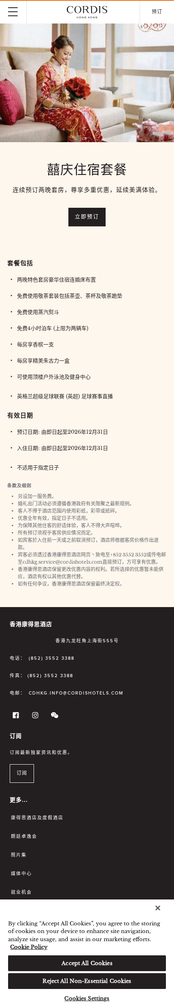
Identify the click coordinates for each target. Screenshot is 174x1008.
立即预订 (87, 217)
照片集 (19, 855)
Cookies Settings (86, 998)
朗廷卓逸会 (24, 836)
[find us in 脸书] (14, 717)
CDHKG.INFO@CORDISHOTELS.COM (76, 693)
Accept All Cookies (87, 963)
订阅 (22, 773)
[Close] (157, 908)
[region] (87, 953)
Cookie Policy (28, 947)
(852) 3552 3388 (51, 658)
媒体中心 (21, 874)
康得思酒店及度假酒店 (37, 818)
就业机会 (21, 892)
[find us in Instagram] (34, 717)
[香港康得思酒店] (87, 12)
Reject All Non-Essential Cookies (86, 981)
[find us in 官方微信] (53, 717)
